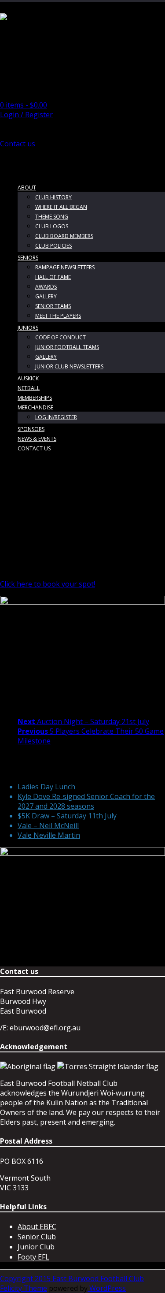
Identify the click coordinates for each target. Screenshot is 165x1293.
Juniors (28, 327)
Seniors (28, 257)
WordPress (107, 1288)
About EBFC (37, 1226)
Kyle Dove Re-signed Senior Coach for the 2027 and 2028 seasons (86, 801)
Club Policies (53, 245)
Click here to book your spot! (47, 584)
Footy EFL (33, 1257)
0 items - (23, 105)
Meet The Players (58, 316)
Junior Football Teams (67, 347)
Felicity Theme (23, 1288)
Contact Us (34, 448)
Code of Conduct (60, 337)
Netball (29, 388)
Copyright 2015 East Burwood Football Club (72, 1278)
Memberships (35, 397)
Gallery (46, 296)
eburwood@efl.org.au (45, 1028)
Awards (46, 286)
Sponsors (31, 429)
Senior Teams (53, 306)
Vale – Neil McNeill (48, 825)
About (27, 187)
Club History (53, 197)
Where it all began (61, 207)
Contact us (17, 144)
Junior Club (36, 1247)
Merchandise (35, 407)
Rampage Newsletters (65, 267)
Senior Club (37, 1236)
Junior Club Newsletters (69, 366)
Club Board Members (64, 236)
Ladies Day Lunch (46, 786)
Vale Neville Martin (49, 835)
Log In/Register (56, 417)
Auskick (28, 378)
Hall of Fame (53, 277)
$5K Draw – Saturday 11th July (67, 816)
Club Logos (51, 226)
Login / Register (26, 114)
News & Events (37, 438)
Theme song (51, 216)
